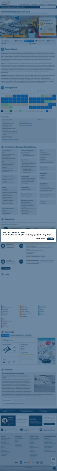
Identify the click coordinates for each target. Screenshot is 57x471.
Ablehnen (38, 238)
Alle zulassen (50, 238)
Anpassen (43, 238)
